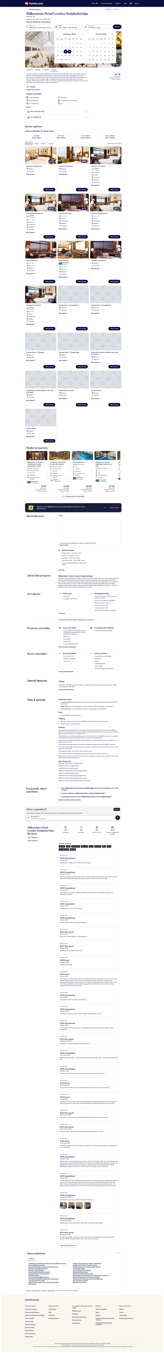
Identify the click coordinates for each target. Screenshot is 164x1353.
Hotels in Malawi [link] (29, 1318)
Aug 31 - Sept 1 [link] (36, 137)
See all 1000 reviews (68, 1245)
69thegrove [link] (32, 1284)
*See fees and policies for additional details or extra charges (75, 619)
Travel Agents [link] (76, 1323)
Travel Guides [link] (123, 1315)
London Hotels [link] (51, 1290)
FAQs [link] (50, 1312)
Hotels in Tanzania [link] (30, 1324)
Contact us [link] (52, 1315)
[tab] (31, 1258)
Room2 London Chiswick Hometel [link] (39, 1272)
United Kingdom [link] (35, 1290)
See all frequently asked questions (69, 800)
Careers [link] (121, 1312)
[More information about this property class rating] (34, 16)
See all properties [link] (35, 9)
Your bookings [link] (52, 1309)
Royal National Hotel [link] (79, 1282)
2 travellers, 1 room (94, 28)
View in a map (64, 545)
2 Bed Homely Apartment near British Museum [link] (88, 1279)
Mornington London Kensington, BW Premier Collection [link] (91, 1275)
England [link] (43, 1290)
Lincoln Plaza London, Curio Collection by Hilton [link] (43, 1282)
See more (61, 570)
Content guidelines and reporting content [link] (105, 1319)
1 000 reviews (31, 840)
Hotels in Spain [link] (29, 1321)
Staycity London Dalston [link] (36, 1270)
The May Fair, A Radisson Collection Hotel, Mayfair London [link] (47, 1263)
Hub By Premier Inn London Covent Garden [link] (87, 1267)
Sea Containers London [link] (80, 1280)
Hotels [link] (28, 1290)
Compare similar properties (74, 496)
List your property (106, 3)
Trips (125, 3)
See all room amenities (66, 671)
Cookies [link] (98, 1315)
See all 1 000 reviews (33, 89)
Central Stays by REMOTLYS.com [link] (38, 1277)
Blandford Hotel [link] (33, 1275)
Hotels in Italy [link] (29, 1336)
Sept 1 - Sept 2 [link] (61, 137)
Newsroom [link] (75, 1314)
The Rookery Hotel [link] (79, 1268)
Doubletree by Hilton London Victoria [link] (85, 1265)
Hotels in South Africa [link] (31, 1309)
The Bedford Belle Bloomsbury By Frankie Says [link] (43, 1279)
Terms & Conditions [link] (101, 1309)
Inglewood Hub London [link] (80, 1272)
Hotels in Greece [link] (29, 1327)
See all (28, 107)
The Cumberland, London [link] (36, 1265)
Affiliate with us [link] (76, 1311)
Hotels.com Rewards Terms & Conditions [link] (104, 1323)
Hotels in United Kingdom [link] (32, 1312)
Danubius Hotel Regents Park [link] (37, 1268)
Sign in (137, 3)
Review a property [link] (54, 1318)
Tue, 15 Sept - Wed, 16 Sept (67, 28)
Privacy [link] (97, 1312)
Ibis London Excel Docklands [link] (82, 1270)
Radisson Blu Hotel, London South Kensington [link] (43, 1267)
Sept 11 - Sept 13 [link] (110, 137)
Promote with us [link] (76, 1320)
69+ (117, 65)
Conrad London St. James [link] (36, 1280)
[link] (116, 9)
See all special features (66, 689)
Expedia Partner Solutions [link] (79, 1317)
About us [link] (121, 1309)
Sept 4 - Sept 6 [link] (85, 137)
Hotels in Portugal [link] (30, 1333)
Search (117, 27)
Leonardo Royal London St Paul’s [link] (38, 1274)
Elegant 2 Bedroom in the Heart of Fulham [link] (86, 1277)
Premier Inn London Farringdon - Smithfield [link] (87, 1263)
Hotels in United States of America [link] (35, 1315)
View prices (49, 189)
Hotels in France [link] (29, 1330)
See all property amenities (67, 647)
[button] (65, 43)
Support (118, 3)
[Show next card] (120, 471)
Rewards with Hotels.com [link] (126, 1318)
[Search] (117, 817)
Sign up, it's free (114, 507)
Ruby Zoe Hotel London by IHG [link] (83, 1274)
